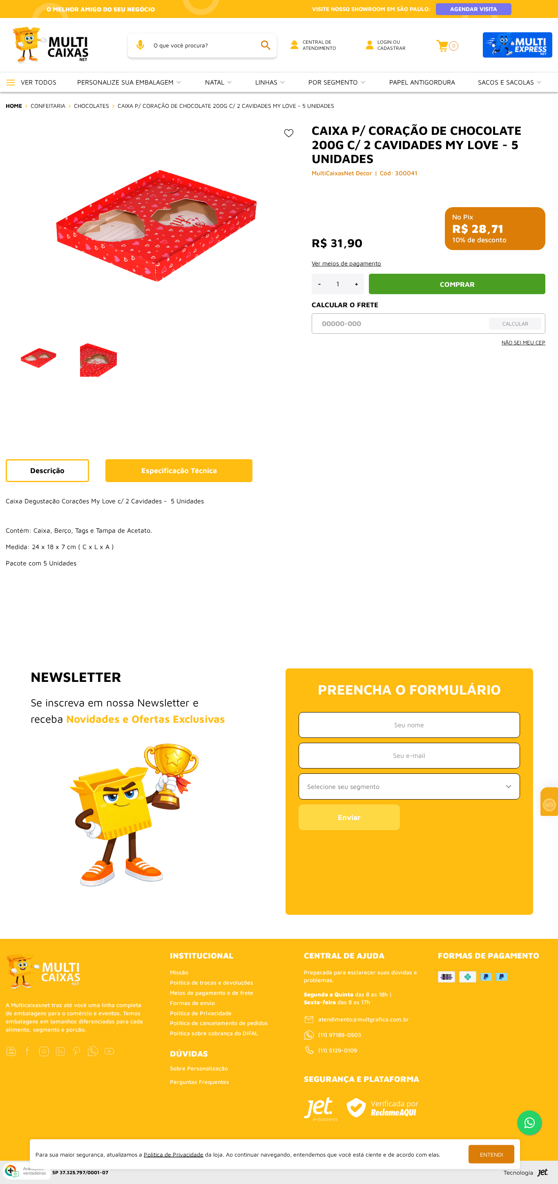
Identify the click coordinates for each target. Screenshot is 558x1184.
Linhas (267, 82)
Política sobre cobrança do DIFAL (214, 1033)
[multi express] (517, 45)
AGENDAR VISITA (473, 8)
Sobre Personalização (199, 1068)
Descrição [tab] (47, 470)
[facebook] (27, 1051)
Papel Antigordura (422, 82)
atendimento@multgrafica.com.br (363, 1019)
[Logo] (60, 44)
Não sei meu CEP (523, 342)
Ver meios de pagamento (346, 263)
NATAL (215, 82)
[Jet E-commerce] (320, 1109)
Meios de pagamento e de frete (211, 992)
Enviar (349, 817)
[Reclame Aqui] (382, 1107)
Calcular (515, 323)
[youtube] (109, 1051)
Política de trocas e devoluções (211, 982)
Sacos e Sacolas (507, 82)
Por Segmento (334, 82)
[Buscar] (265, 45)
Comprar (457, 284)
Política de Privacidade (201, 1013)
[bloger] (11, 1051)
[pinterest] (76, 1051)
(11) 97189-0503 (339, 1034)
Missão (179, 972)
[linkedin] (60, 1051)
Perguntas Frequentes (199, 1081)
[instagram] (43, 1051)
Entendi (491, 1154)
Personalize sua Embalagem (126, 82)
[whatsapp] (92, 1051)
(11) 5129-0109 (337, 1050)
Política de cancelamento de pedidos (219, 1022)
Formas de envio (192, 1002)
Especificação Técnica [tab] (179, 470)
